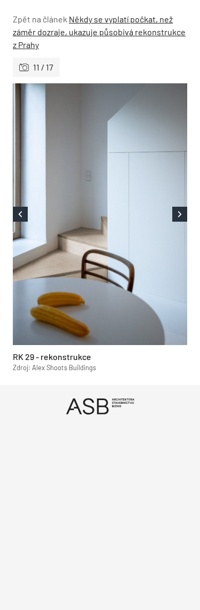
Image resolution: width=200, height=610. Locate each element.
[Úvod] (100, 406)
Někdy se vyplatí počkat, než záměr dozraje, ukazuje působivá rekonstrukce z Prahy (99, 32)
